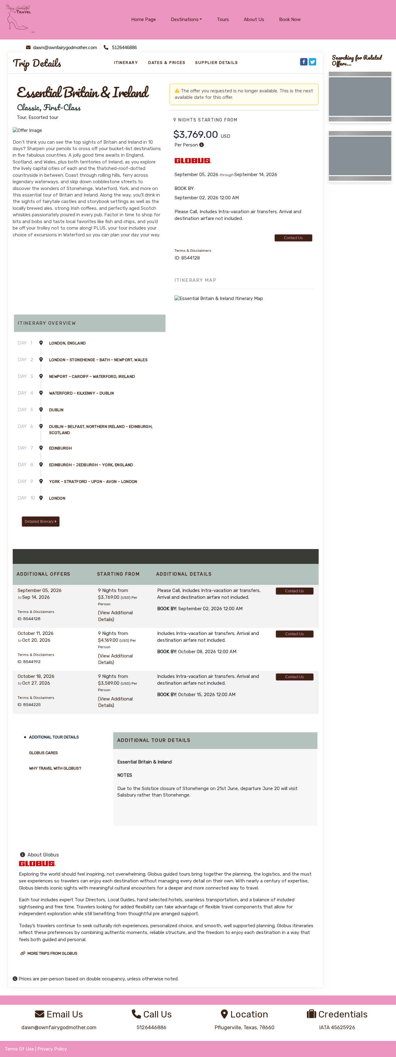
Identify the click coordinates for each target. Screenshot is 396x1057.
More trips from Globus (52, 953)
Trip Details (37, 63)
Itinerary (126, 62)
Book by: (167, 608)
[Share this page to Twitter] (312, 62)
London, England (67, 343)
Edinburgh (60, 448)
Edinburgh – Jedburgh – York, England (91, 465)
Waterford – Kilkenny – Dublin (81, 393)
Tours (223, 19)
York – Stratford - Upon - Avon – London (93, 481)
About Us (254, 19)
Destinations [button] (185, 19)
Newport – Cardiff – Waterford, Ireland (92, 376)
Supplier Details (216, 62)
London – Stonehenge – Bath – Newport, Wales (98, 359)
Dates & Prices (167, 62)
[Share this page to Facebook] (304, 62)
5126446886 (151, 1027)
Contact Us (293, 238)
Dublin (56, 410)
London (57, 498)
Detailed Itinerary (39, 521)
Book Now (290, 19)
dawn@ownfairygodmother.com (59, 1027)
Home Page (143, 19)
